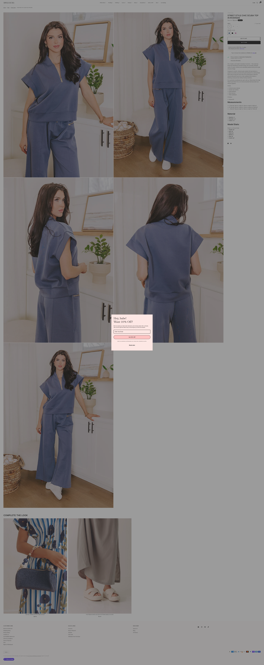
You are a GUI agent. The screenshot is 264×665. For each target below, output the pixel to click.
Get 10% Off (132, 337)
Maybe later (132, 345)
